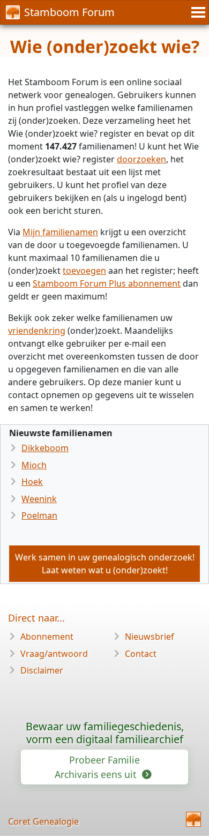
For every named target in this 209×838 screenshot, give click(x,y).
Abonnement (46, 636)
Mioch (34, 465)
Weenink (39, 499)
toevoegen (84, 270)
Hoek (32, 482)
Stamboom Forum (69, 12)
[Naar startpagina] (193, 819)
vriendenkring (36, 330)
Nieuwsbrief (149, 636)
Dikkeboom (45, 448)
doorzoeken (141, 159)
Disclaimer (41, 670)
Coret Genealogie (43, 821)
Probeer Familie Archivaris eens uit (97, 766)
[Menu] (196, 12)
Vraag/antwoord (54, 654)
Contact (140, 654)
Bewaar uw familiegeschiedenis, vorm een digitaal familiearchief (105, 732)
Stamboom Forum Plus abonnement (107, 283)
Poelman (39, 515)
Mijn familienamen (60, 232)
